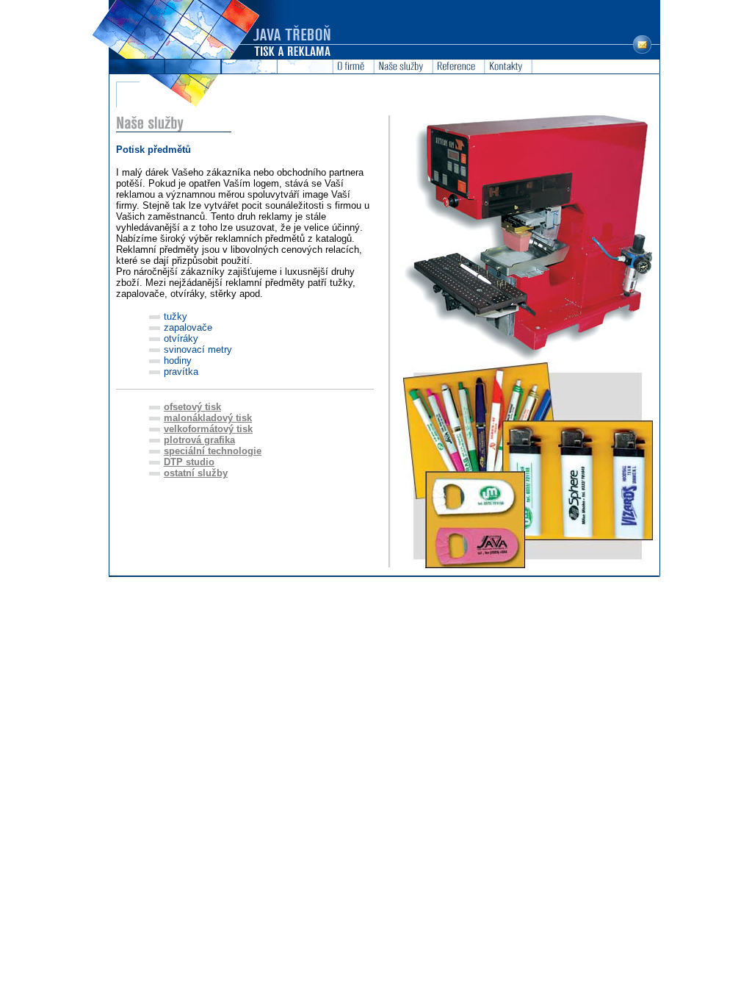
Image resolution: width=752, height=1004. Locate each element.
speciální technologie (212, 450)
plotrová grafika (199, 439)
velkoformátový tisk (208, 428)
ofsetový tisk (192, 406)
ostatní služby (196, 472)
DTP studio (189, 461)
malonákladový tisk (208, 417)
